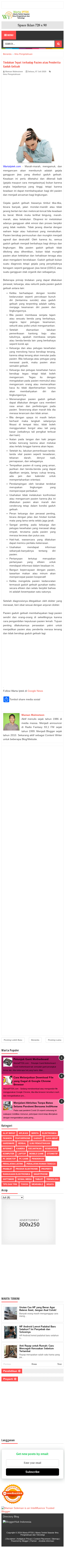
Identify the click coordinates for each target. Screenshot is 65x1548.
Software (8, 1179)
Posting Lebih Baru (13, 1040)
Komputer (8, 1154)
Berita (35, 1133)
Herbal (22, 1143)
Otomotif (52, 1154)
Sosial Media (25, 1179)
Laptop (22, 1154)
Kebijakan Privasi (24, 1539)
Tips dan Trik (10, 1184)
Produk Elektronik (27, 1169)
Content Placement (42, 1539)
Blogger (25, 1541)
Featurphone (22, 1138)
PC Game (23, 1159)
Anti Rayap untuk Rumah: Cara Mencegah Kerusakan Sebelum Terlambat (36, 1348)
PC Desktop (9, 1159)
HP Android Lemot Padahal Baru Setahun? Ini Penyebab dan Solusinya (37, 1329)
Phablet (7, 1169)
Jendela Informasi (46, 1541)
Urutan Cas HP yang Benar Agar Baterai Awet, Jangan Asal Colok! (37, 1308)
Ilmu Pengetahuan (11, 74)
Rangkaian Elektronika (16, 1174)
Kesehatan (51, 1148)
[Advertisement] (32, 102)
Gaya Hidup (52, 1138)
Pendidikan (38, 1159)
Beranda (35, 1040)
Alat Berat (9, 1133)
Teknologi (52, 1179)
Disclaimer (10, 1539)
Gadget (38, 1138)
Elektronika (49, 1133)
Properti (46, 1169)
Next (59, 1364)
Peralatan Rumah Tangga (41, 1164)
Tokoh (24, 1184)
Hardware (8, 1143)
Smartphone (41, 1174)
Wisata (50, 1184)
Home (34, 1364)
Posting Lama (54, 1040)
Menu (10, 35)
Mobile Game (36, 1154)
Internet (8, 1148)
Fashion (7, 1138)
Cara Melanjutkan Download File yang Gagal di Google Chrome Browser (33, 1081)
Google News (35, 690)
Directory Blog (11, 1516)
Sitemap (55, 1539)
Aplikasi (23, 1133)
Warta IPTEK (28, 1533)
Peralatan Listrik (13, 1164)
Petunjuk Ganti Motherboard (31, 1059)
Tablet (39, 1179)
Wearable (37, 1184)
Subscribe (32, 1471)
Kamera (20, 1148)
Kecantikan (35, 1148)
